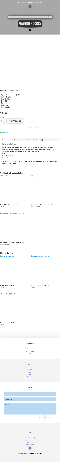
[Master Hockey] (4, 133)
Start (1, 40)
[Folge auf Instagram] (30, 6)
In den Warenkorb (15, 120)
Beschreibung (5, 140)
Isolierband (33, 127)
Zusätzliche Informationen (18, 140)
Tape (40, 127)
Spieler (14, 127)
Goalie (5, 40)
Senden (51, 417)
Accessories (7, 127)
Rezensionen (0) (39, 140)
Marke (29, 140)
